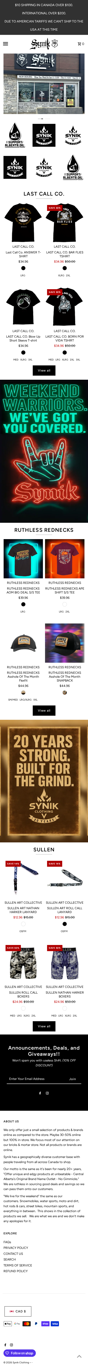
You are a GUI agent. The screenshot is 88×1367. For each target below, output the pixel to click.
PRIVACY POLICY (15, 1248)
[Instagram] (47, 1094)
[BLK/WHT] (23, 1008)
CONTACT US (13, 1254)
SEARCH (9, 1259)
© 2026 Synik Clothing (16, 1362)
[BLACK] (23, 268)
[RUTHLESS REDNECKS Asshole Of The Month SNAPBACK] (65, 643)
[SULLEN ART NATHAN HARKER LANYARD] (23, 878)
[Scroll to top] (79, 1356)
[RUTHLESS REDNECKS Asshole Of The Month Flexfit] (23, 643)
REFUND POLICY (15, 1271)
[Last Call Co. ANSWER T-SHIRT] (23, 222)
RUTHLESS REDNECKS (44, 530)
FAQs (7, 1242)
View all (44, 370)
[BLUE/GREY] (65, 1008)
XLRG (61, 275)
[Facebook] (40, 1094)
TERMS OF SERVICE (17, 1265)
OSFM (22, 931)
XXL (35, 699)
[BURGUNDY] (65, 604)
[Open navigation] (14, 44)
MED (15, 359)
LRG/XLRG (26, 699)
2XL (68, 275)
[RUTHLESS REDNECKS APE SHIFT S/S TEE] (65, 559)
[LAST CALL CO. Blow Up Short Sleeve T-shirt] (23, 307)
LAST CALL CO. (44, 194)
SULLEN (44, 849)
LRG (22, 275)
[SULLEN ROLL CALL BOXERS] (23, 962)
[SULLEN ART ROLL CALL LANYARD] (65, 878)
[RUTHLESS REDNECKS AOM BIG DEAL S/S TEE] (23, 559)
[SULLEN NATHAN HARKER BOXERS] (65, 962)
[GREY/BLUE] (23, 924)
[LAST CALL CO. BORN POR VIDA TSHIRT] (65, 307)
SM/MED (13, 699)
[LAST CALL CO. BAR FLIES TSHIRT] (65, 222)
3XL (30, 359)
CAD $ (21, 1311)
